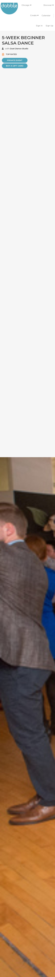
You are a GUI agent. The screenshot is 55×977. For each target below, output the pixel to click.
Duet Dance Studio (19, 48)
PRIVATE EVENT (15, 60)
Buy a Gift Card (14, 66)
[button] (26, 5)
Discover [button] (48, 5)
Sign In (39, 26)
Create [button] (33, 15)
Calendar (46, 15)
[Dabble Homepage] (10, 8)
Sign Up (50, 26)
